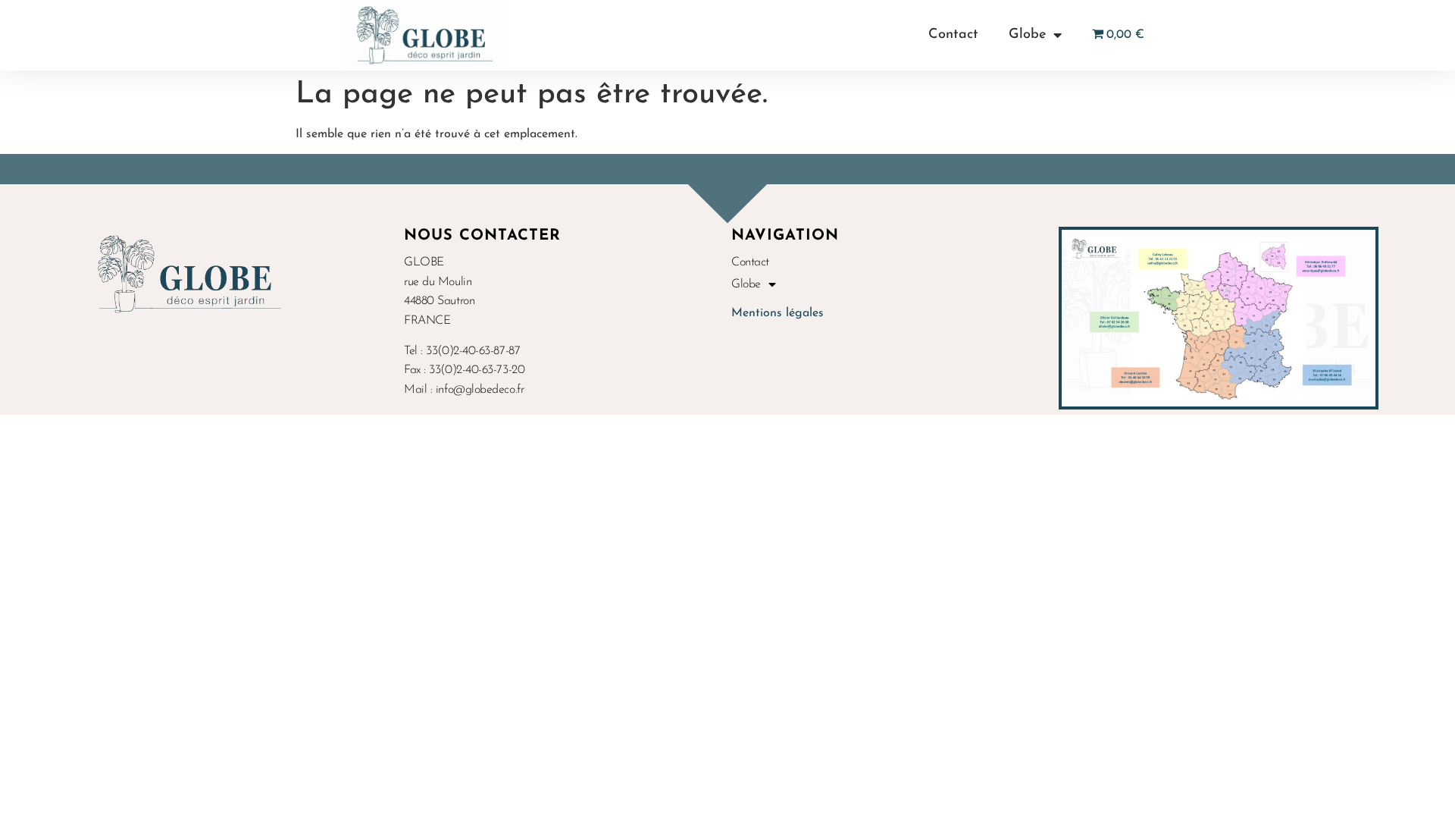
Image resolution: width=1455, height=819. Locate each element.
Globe (1027, 35)
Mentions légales (777, 313)
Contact (953, 35)
